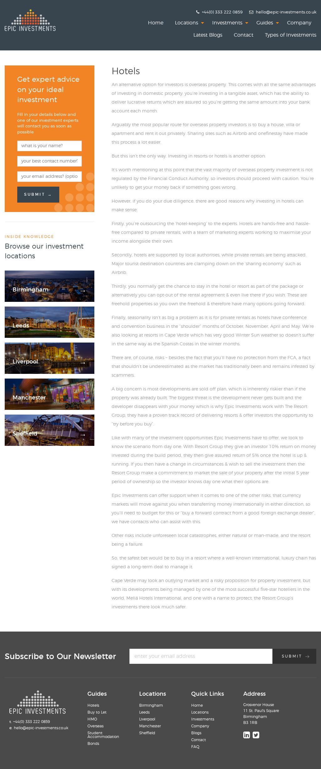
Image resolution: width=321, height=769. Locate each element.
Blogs (196, 733)
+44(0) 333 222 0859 (222, 12)
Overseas (95, 726)
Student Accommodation (103, 735)
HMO (92, 719)
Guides (264, 22)
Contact (243, 35)
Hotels (93, 705)
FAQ (195, 747)
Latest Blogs (207, 35)
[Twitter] (256, 735)
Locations (186, 22)
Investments (227, 22)
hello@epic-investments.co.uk (286, 12)
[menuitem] (155, 23)
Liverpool (147, 719)
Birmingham (151, 705)
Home (155, 22)
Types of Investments (290, 35)
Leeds (144, 712)
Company (299, 22)
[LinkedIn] (246, 735)
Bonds (93, 744)
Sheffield (147, 733)
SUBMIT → (38, 194)
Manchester (150, 726)
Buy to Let (97, 712)
